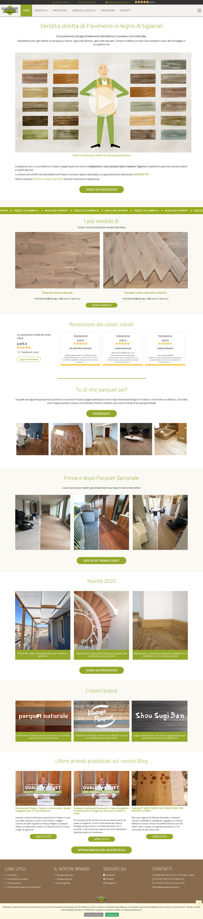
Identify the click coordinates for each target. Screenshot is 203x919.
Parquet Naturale (65, 875)
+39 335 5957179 (88, 2)
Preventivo (60, 10)
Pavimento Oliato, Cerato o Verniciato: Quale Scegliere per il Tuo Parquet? (43, 809)
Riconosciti (101, 413)
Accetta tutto (112, 915)
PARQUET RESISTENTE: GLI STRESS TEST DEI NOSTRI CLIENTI (157, 809)
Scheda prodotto (101, 305)
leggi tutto (43, 836)
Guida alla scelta (83, 10)
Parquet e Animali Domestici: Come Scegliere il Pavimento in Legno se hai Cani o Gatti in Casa (101, 811)
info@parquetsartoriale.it (119, 2)
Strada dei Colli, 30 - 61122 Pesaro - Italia (174, 875)
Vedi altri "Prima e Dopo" (101, 560)
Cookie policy (13, 887)
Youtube (109, 879)
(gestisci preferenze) (31, 887)
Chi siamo (12, 875)
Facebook (110, 875)
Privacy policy (14, 883)
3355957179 (141, 174)
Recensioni (108, 10)
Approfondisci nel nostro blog (101, 850)
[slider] (40, 522)
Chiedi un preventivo (101, 189)
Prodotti (40, 10)
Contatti (125, 10)
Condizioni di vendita (17, 879)
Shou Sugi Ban (63, 883)
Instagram (110, 883)
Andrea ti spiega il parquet (47, 179)
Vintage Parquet (64, 879)
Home (26, 10)
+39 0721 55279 (62, 2)
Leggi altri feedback (29, 359)
